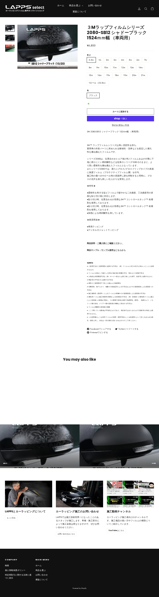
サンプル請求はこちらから (113, 250)
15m (91, 75)
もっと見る (11, 518)
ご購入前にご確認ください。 (110, 243)
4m (122, 59)
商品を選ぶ (75, 5)
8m (90, 67)
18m (117, 75)
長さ (89, 55)
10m (106, 67)
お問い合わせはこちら (66, 534)
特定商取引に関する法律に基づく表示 (18, 576)
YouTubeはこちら (116, 530)
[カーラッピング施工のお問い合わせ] (79, 494)
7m (145, 59)
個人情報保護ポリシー (15, 570)
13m (132, 67)
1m (100, 59)
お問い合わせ (95, 5)
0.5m (91, 59)
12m (123, 67)
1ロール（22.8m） (98, 82)
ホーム (60, 5)
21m (143, 75)
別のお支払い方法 (120, 125)
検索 (7, 565)
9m (97, 67)
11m (115, 67)
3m (115, 59)
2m (107, 59)
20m (134, 75)
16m (99, 75)
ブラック (93, 95)
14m (141, 67)
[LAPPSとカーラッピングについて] (28, 494)
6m (138, 59)
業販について (79, 11)
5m (130, 59)
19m (125, 75)
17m (108, 75)
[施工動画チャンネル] (130, 494)
